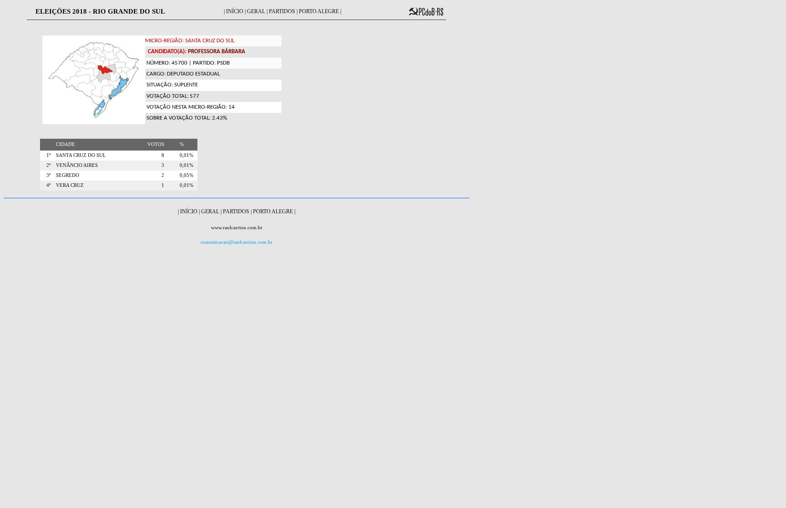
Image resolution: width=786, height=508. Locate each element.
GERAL (256, 11)
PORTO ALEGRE (319, 11)
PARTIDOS (282, 11)
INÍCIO (234, 11)
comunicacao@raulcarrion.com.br (236, 242)
